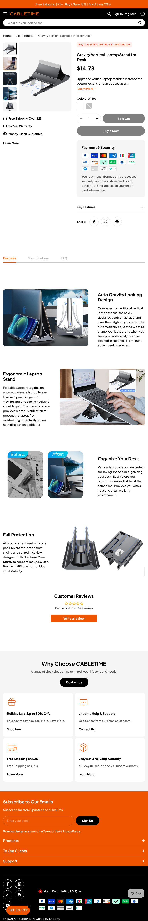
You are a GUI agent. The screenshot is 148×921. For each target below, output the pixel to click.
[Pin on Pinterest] (117, 221)
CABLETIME (22, 918)
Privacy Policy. (72, 831)
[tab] (9, 259)
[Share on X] (105, 221)
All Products (24, 35)
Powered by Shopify (46, 918)
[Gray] (89, 106)
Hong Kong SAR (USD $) (60, 891)
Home (7, 35)
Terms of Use (51, 831)
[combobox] (74, 22)
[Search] (140, 23)
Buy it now (111, 131)
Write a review (74, 618)
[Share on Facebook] (94, 221)
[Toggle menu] (5, 14)
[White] (80, 106)
